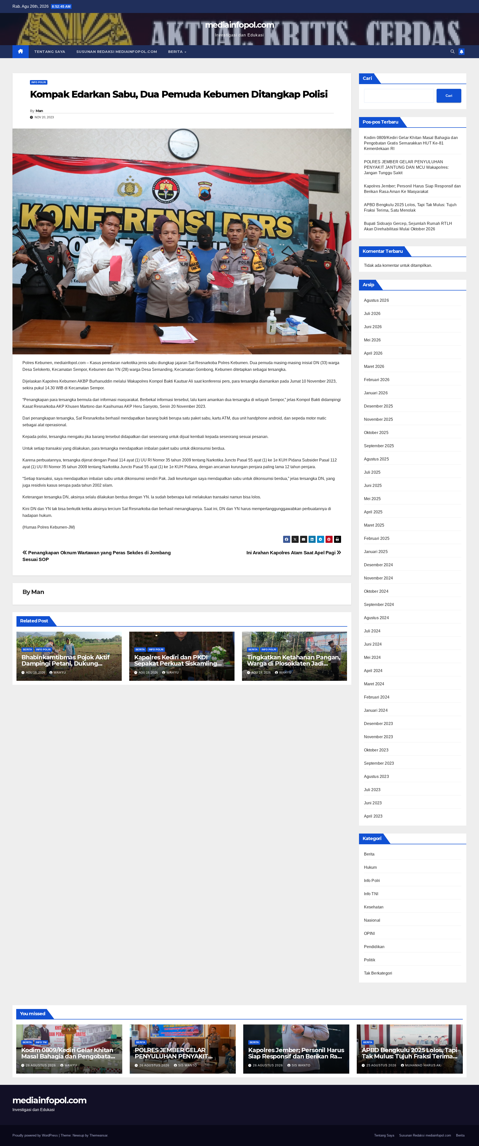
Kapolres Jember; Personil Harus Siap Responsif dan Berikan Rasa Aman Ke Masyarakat (296, 1056)
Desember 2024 (378, 565)
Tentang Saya (49, 51)
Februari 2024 (377, 697)
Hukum (370, 867)
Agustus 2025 (376, 459)
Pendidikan (374, 947)
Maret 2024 (374, 684)
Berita (176, 51)
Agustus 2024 (376, 618)
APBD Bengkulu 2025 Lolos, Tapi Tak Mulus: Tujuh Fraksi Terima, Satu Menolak (409, 1056)
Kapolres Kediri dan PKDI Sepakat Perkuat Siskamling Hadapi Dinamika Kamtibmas (177, 663)
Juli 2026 (372, 313)
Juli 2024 (372, 631)
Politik (369, 960)
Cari (367, 78)
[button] (453, 51)
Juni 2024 (373, 644)
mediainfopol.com (239, 25)
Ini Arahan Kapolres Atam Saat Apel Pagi (291, 552)
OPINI (369, 933)
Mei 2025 (372, 499)
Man (39, 111)
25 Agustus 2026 (381, 1065)
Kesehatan (374, 907)
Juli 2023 (372, 790)
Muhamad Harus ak (423, 1065)
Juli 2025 (372, 472)
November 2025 (378, 419)
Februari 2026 (377, 380)
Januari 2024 (376, 710)
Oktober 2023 (376, 750)
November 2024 (378, 578)
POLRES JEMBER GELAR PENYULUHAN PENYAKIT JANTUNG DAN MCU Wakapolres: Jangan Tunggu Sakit (406, 167)
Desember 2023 (378, 723)
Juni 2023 (373, 803)
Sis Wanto (187, 1065)
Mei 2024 (372, 657)
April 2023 (373, 816)
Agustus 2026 (376, 300)
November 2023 (378, 737)
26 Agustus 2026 (41, 1065)
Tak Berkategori (378, 973)
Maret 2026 (374, 366)
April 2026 (373, 353)
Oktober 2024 (376, 591)
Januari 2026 (376, 393)
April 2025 (373, 512)
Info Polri (38, 82)
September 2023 (379, 763)
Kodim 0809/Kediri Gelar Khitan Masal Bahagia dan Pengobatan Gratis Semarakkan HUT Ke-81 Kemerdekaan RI (411, 143)
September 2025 (379, 446)
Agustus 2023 (376, 776)
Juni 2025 (373, 485)
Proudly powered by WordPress (35, 1135)
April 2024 (373, 671)
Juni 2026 (373, 327)
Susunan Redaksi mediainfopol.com (116, 51)
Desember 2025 (378, 406)
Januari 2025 (376, 552)
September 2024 (379, 604)
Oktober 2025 (376, 432)
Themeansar (98, 1135)
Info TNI (371, 894)
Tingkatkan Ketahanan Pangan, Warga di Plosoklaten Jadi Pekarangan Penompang (293, 663)
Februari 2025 (377, 538)
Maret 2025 (374, 525)
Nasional (372, 920)
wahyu (60, 672)
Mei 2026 (372, 340)
